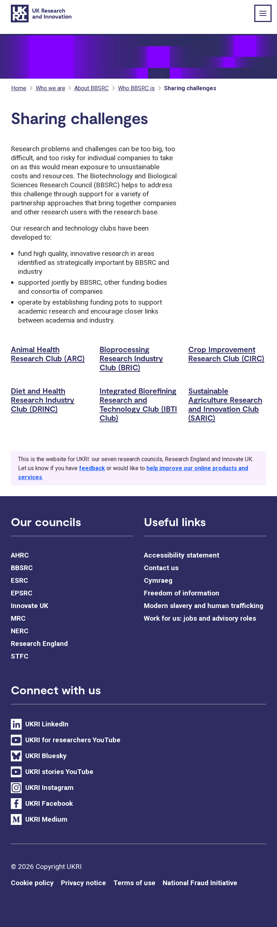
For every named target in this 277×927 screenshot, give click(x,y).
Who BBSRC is (136, 88)
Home (18, 88)
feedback (92, 468)
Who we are (50, 88)
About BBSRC (91, 88)
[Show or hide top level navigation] (263, 13)
